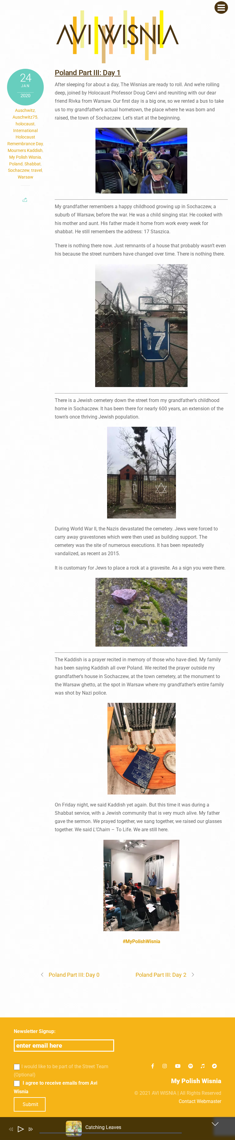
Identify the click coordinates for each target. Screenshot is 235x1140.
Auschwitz (25, 110)
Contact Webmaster (200, 1101)
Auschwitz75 (25, 117)
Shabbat (32, 163)
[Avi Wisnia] (117, 60)
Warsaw (25, 177)
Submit (30, 1104)
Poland (16, 163)
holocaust (25, 123)
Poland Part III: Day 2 (161, 975)
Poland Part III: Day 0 (74, 975)
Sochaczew (18, 170)
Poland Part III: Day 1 (88, 72)
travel (36, 170)
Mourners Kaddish (25, 150)
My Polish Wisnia (25, 157)
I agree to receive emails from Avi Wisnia (55, 1087)
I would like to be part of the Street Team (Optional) (61, 1071)
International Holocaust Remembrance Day (25, 137)
